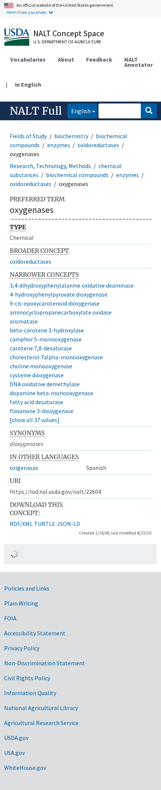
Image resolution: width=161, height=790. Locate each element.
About (66, 59)
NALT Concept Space (68, 33)
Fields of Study (28, 136)
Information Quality (30, 693)
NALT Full (36, 111)
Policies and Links (26, 588)
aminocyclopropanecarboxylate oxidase (61, 312)
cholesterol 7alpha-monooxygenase (56, 357)
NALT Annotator (138, 62)
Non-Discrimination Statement (44, 663)
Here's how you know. (27, 12)
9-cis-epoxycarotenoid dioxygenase (55, 303)
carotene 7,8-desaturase (41, 348)
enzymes (58, 145)
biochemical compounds (77, 175)
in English (28, 84)
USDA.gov (16, 737)
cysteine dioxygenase (37, 375)
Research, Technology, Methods (50, 166)
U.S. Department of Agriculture (67, 41)
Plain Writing (21, 603)
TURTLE (44, 523)
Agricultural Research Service (41, 723)
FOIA (10, 618)
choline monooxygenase (41, 366)
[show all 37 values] (35, 420)
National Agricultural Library (41, 708)
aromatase (24, 321)
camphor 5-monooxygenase (46, 339)
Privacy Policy (21, 648)
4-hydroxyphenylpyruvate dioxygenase (58, 294)
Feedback (99, 59)
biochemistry (71, 136)
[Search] (149, 110)
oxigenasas (24, 467)
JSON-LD (68, 523)
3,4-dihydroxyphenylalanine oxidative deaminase (72, 285)
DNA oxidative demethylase (45, 384)
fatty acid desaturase (36, 402)
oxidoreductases (98, 145)
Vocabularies (28, 59)
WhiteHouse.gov (25, 767)
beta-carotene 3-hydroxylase (47, 330)
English (79, 111)
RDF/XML (21, 523)
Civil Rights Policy (27, 678)
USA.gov (14, 752)
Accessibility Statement (35, 633)
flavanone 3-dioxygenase (41, 411)
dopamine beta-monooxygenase (51, 393)
